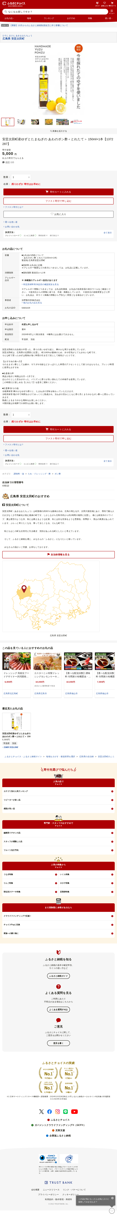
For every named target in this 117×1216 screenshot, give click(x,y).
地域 (29, 18)
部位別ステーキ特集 (12, 892)
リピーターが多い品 (12, 800)
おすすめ (71, 18)
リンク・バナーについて (74, 1190)
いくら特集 (64, 874)
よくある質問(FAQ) (58, 1009)
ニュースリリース (51, 1190)
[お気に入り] (112, 1211)
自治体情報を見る (60, 554)
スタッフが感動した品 (13, 841)
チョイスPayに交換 (12, 925)
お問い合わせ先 (12, 227)
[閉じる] (112, 1198)
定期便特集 (64, 892)
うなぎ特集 (8, 874)
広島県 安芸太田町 (11, 747)
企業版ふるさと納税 (60, 1135)
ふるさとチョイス (60, 1120)
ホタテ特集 (64, 883)
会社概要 (35, 1190)
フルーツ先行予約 (11, 850)
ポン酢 (58, 474)
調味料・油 (19, 474)
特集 (90, 18)
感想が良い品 (9, 808)
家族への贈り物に (11, 933)
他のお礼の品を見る (32, 303)
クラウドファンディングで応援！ (18, 916)
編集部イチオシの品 (12, 833)
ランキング (49, 18)
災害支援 (60, 1130)
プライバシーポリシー (48, 1194)
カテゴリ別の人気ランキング (16, 791)
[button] (111, 12)
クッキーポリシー (70, 1194)
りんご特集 (8, 883)
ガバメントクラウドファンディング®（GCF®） (60, 1125)
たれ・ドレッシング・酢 (40, 474)
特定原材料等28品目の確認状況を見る (41, 284)
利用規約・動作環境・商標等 (58, 1199)
